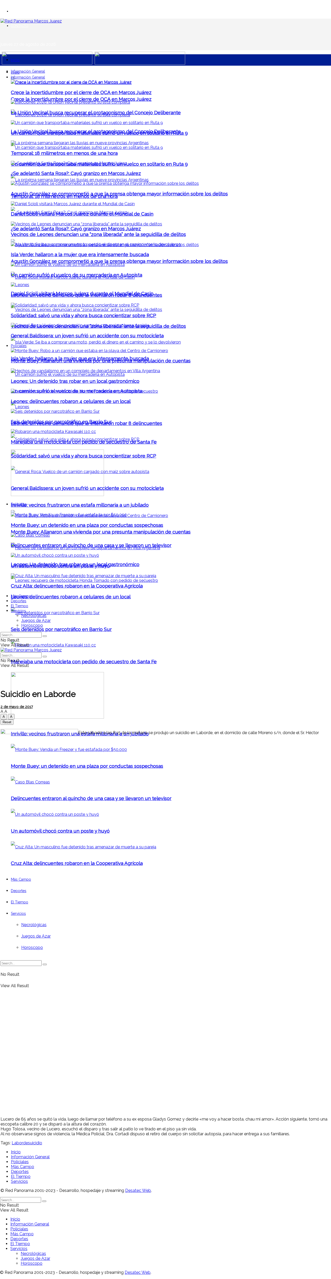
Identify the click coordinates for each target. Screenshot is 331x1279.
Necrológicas (34, 615)
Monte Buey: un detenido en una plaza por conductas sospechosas (87, 525)
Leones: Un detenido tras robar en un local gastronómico (75, 381)
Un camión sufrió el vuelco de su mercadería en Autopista (76, 275)
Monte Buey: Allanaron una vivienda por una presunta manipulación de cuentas (101, 532)
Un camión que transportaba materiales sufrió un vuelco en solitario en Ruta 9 (99, 133)
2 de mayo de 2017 (17, 707)
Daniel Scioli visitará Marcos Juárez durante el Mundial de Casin (82, 214)
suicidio (35, 1142)
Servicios (18, 611)
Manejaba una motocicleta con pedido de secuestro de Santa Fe (84, 661)
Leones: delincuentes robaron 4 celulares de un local (71, 596)
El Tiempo (19, 606)
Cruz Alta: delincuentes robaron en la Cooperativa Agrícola (77, 586)
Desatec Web (138, 1190)
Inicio (15, 60)
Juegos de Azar (36, 620)
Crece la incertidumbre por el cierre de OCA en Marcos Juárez (81, 99)
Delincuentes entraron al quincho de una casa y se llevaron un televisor (91, 545)
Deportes (18, 601)
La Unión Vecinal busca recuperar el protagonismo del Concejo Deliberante (96, 112)
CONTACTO (19, 26)
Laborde (20, 1142)
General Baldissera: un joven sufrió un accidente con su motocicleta (87, 335)
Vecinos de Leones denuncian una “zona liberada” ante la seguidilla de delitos (98, 234)
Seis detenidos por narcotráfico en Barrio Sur (61, 629)
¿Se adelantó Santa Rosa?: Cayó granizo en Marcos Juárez (76, 228)
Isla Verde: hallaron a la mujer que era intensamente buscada (80, 254)
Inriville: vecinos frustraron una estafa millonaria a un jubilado (80, 505)
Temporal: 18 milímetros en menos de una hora (64, 153)
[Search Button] (45, 636)
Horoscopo (32, 625)
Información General (28, 71)
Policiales (19, 346)
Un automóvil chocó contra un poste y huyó (60, 565)
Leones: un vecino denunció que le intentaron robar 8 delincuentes (86, 295)
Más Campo (21, 596)
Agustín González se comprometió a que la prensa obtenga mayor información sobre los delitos (119, 261)
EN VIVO (17, 11)
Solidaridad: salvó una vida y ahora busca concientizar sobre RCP (83, 315)
